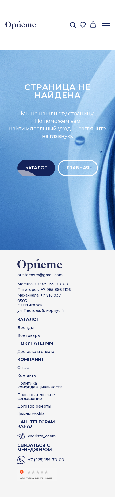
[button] (73, 24)
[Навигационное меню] (106, 25)
